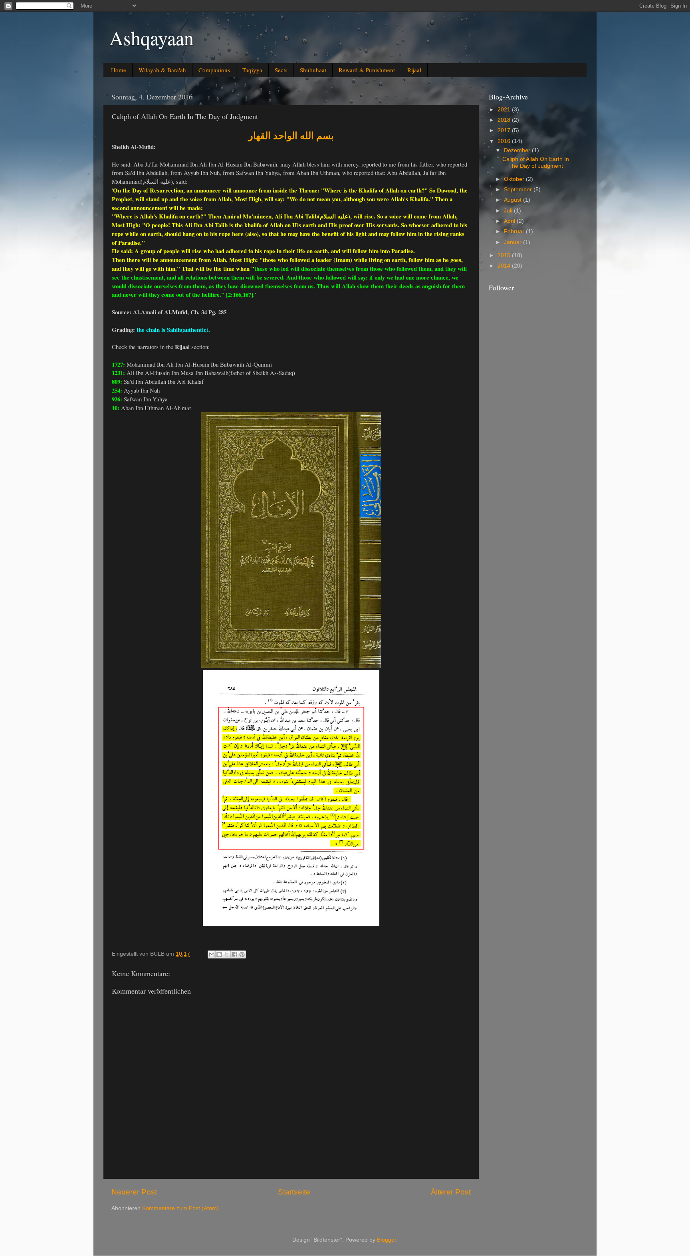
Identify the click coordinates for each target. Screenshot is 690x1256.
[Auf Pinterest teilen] (242, 954)
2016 (505, 141)
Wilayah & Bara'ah (162, 70)
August (513, 200)
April (510, 221)
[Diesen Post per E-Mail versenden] (212, 954)
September (518, 189)
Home (118, 70)
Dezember (518, 150)
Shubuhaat (313, 70)
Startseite (294, 1192)
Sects (281, 70)
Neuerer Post (134, 1192)
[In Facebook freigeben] (234, 954)
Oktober (515, 179)
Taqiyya (252, 70)
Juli (509, 211)
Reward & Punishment (367, 70)
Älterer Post (451, 1192)
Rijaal (414, 70)
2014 (505, 266)
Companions (214, 70)
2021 (505, 110)
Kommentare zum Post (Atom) (180, 1208)
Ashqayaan (151, 37)
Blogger (386, 1240)
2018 (505, 120)
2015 (505, 255)
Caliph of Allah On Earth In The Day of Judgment (535, 162)
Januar (513, 242)
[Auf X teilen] (227, 954)
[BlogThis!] (219, 954)
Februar (515, 231)
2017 (505, 130)
